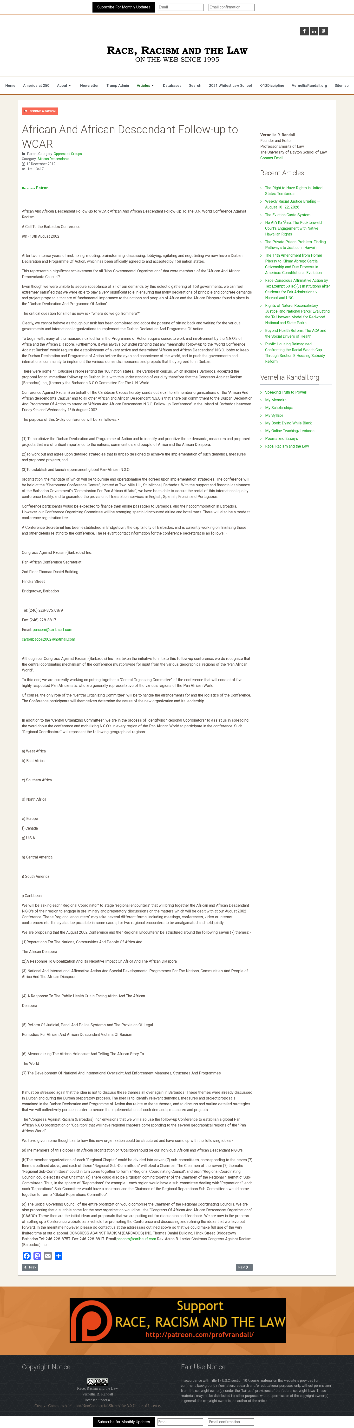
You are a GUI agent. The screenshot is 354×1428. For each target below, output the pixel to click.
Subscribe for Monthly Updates (124, 1422)
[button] (64, 85)
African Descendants (54, 159)
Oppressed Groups (68, 154)
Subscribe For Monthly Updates (124, 7)
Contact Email (271, 158)
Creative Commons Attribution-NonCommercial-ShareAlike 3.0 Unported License (97, 1406)
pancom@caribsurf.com (52, 629)
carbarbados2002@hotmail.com (48, 639)
